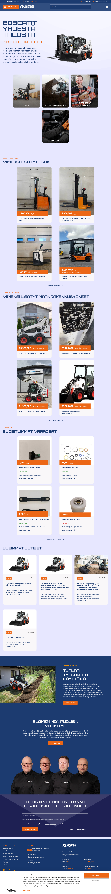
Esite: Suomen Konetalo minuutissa (40, 850)
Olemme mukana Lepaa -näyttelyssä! (19, 584)
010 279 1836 (87, 1)
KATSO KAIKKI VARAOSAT (54, 540)
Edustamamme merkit (10, 859)
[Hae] (52, 7)
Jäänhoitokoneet (8, 853)
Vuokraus (6, 862)
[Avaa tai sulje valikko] (107, 7)
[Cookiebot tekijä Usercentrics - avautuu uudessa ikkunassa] (11, 890)
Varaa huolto (70, 703)
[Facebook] (4, 870)
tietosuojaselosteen (50, 824)
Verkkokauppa (12, 7)
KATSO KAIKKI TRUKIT (54, 286)
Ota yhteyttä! (55, 743)
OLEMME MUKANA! (15, 638)
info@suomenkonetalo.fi (101, 1)
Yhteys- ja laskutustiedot (35, 857)
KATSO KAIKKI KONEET (54, 420)
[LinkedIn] (13, 870)
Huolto (5, 865)
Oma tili (30, 860)
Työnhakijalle (31, 854)
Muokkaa (95, 880)
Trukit (5, 851)
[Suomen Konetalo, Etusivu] (27, 8)
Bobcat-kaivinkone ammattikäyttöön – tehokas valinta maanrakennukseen (88, 586)
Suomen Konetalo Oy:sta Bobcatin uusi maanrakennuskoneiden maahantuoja (55, 586)
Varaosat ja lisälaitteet (10, 856)
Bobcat (8, 578)
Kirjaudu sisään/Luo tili (13, 1)
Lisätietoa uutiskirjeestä (78, 829)
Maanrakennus (8, 848)
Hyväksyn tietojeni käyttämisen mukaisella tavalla (46, 824)
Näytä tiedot (26, 890)
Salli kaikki (96, 875)
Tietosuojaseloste (33, 863)
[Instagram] (9, 870)
